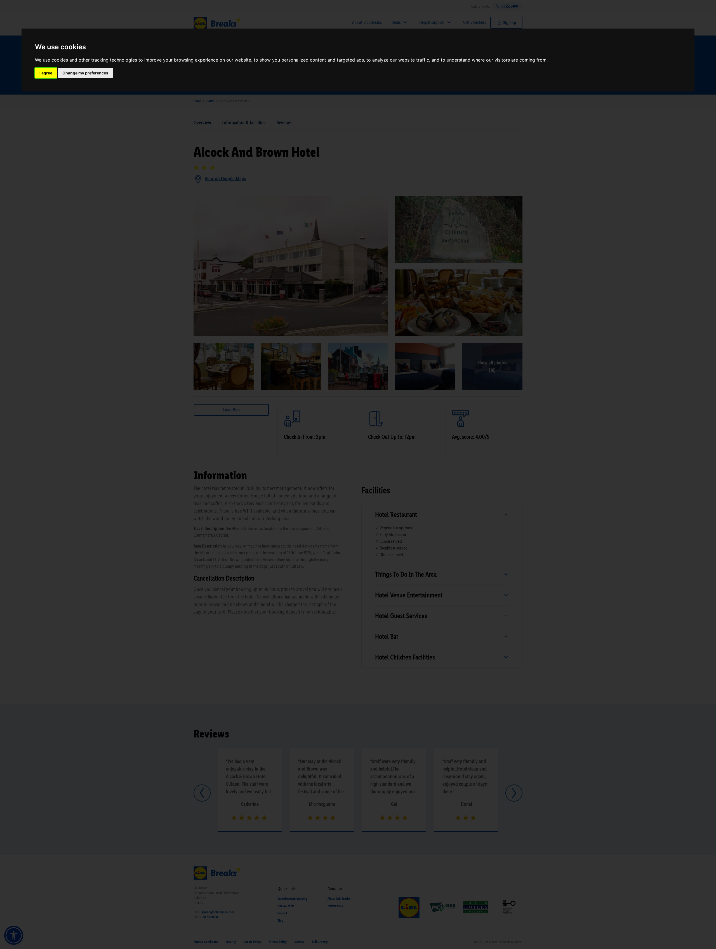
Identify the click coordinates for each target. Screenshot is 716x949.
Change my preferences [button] (85, 73)
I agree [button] (45, 73)
